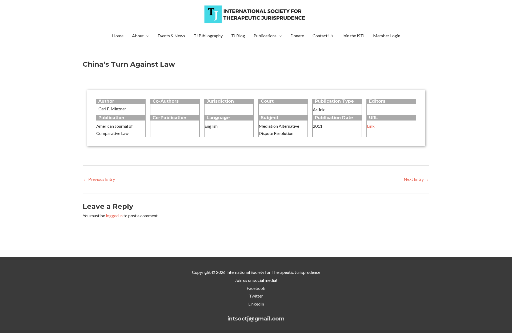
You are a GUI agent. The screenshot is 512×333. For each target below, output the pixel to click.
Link (371, 126)
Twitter (256, 295)
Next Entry (416, 179)
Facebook (256, 288)
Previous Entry (99, 179)
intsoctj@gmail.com (256, 318)
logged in (114, 215)
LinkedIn (256, 303)
